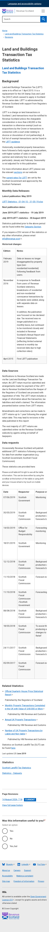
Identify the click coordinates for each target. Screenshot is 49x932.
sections (18, 172)
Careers (17, 870)
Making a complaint (24, 876)
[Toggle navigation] (43, 11)
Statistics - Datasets (12, 773)
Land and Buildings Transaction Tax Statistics (24, 34)
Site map (6, 881)
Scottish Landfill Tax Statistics (16, 767)
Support (27, 870)
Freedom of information (24, 881)
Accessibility (7, 876)
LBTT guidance (13, 141)
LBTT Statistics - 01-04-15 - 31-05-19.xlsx (22, 201)
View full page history (12, 805)
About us (6, 870)
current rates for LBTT (16, 177)
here (13, 748)
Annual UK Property (20, 719)
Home (4, 31)
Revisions (9, 37)
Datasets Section (33, 226)
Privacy (41, 881)
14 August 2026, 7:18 (12, 799)
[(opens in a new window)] (4, 892)
